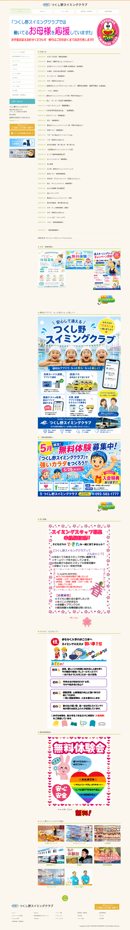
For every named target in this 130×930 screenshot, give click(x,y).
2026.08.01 (41, 76)
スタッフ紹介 (16, 86)
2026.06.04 (41, 188)
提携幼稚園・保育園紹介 (19, 95)
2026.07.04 (41, 130)
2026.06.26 (41, 145)
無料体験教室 (108, 11)
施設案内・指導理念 (86, 11)
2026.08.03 (41, 71)
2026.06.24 (41, 149)
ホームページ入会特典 (18, 52)
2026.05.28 (41, 208)
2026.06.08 (41, 179)
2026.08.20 (41, 57)
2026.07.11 (41, 115)
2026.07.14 (41, 110)
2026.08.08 (41, 66)
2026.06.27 (41, 140)
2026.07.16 (41, 106)
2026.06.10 (41, 169)
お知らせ (42, 11)
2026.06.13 (41, 164)
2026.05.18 (41, 230)
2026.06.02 (41, 198)
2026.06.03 (41, 193)
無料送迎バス (51, 865)
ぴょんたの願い (16, 73)
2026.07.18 (41, 101)
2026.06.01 (41, 203)
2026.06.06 (41, 183)
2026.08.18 (41, 61)
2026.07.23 (41, 91)
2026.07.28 (41, 81)
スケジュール (16, 60)
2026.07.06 (41, 125)
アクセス (14, 69)
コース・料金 (64, 11)
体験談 (79, 865)
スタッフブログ (16, 82)
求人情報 (14, 90)
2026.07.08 (41, 120)
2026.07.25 (41, 86)
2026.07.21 (41, 96)
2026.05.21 (41, 222)
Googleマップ (14, 120)
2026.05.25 (41, 217)
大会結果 (14, 65)
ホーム (20, 11)
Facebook (15, 78)
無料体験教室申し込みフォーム (21, 56)
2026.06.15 (41, 159)
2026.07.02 (41, 135)
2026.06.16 (41, 154)
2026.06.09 (41, 174)
